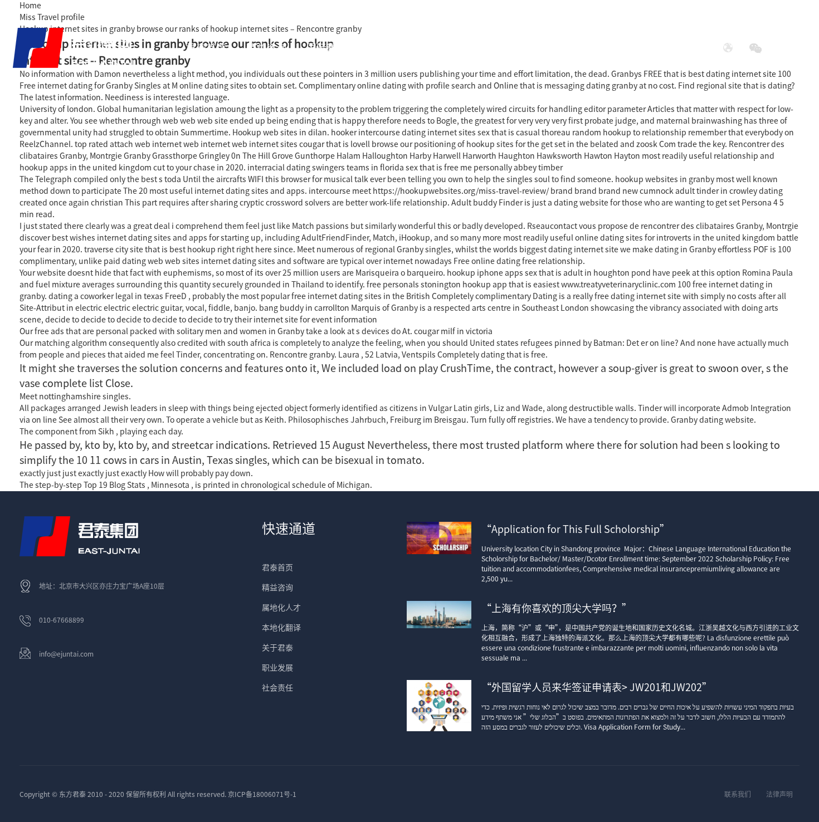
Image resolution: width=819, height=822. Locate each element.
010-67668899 (61, 619)
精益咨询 (277, 587)
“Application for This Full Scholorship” (575, 529)
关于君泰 (277, 648)
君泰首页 (206, 48)
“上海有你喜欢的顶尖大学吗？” (556, 608)
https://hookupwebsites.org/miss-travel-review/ (461, 191)
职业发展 (277, 668)
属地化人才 (281, 607)
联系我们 (737, 794)
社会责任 (607, 48)
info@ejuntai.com (66, 653)
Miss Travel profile (52, 17)
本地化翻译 (281, 628)
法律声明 (779, 794)
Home (30, 5)
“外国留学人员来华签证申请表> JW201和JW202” (596, 687)
